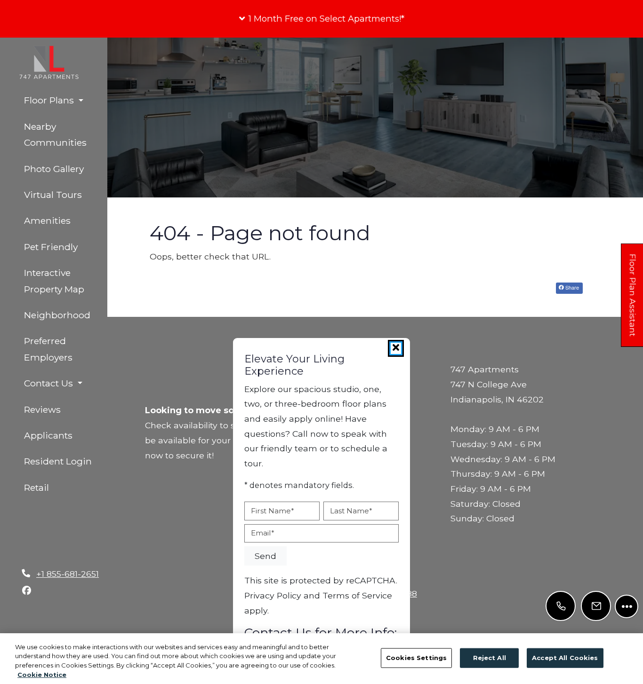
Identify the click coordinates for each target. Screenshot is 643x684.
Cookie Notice (41, 674)
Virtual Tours (53, 194)
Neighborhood (57, 315)
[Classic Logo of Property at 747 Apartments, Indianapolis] (375, 126)
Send (265, 556)
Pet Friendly (51, 246)
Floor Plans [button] (50, 100)
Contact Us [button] (49, 383)
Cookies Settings (416, 657)
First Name (272, 510)
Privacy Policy (272, 595)
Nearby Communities (55, 135)
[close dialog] (396, 348)
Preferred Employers (48, 349)
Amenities (47, 220)
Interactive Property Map (54, 281)
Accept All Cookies (565, 657)
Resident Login (65, 461)
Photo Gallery (54, 168)
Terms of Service (357, 595)
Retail (36, 487)
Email (262, 532)
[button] (321, 19)
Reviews (42, 409)
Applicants (65, 435)
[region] (321, 658)
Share (571, 287)
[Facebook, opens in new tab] (26, 590)
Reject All (489, 657)
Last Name (351, 510)
